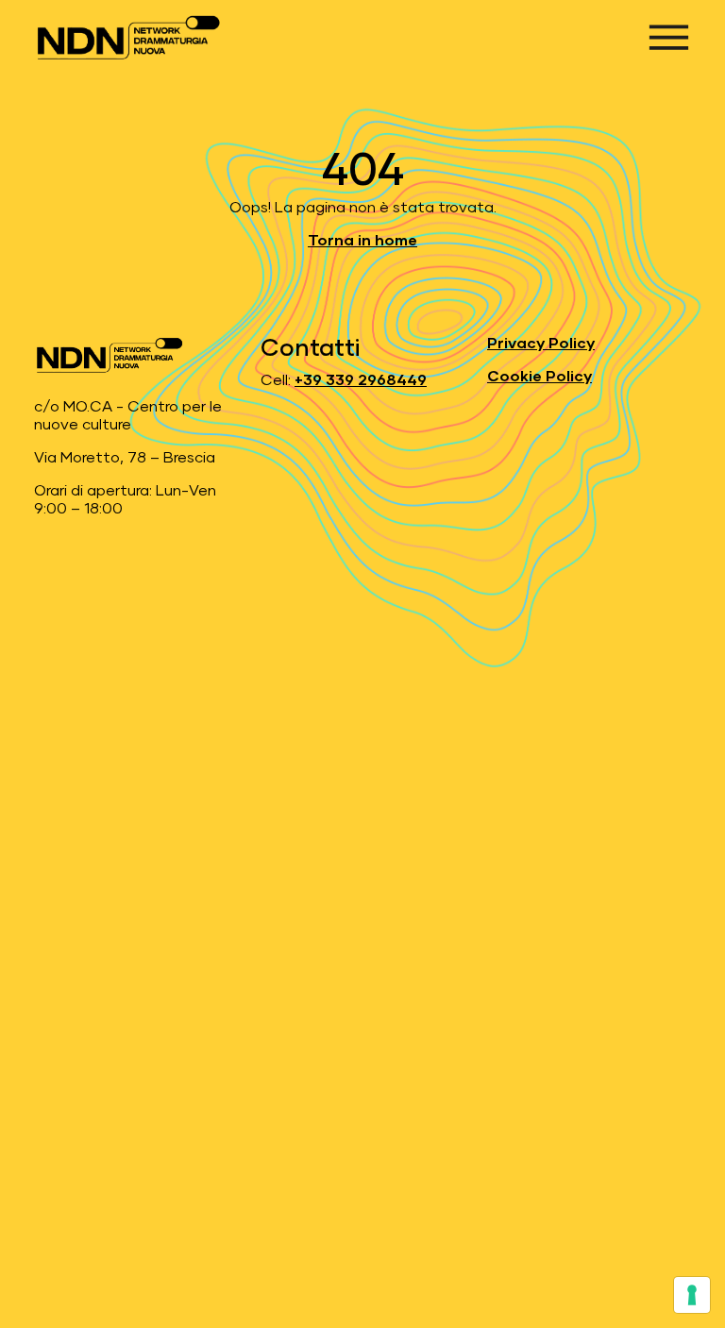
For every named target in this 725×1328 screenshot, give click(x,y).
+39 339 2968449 (361, 380)
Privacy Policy (541, 343)
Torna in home (362, 240)
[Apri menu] (669, 37)
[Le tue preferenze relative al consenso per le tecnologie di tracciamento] (692, 1295)
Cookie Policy (539, 376)
